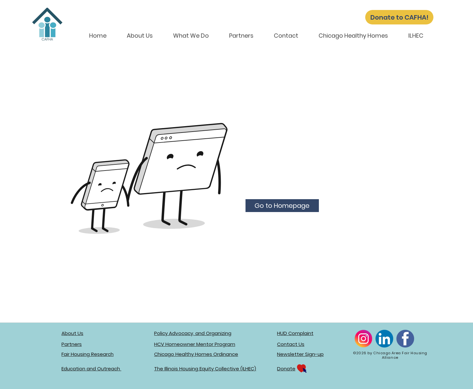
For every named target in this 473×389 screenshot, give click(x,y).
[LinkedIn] (384, 338)
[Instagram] (363, 338)
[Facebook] (405, 338)
